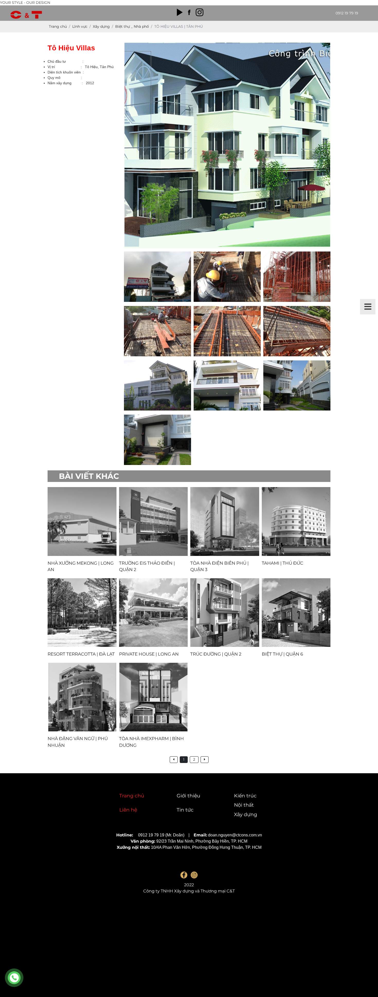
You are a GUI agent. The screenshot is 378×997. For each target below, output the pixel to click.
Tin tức (185, 810)
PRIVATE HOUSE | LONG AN (149, 654)
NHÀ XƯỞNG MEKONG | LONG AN (81, 566)
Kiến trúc (245, 796)
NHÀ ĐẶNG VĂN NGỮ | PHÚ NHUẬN (78, 742)
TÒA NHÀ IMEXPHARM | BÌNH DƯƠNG (151, 742)
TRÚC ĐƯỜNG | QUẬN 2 (215, 654)
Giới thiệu (188, 796)
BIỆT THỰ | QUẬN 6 (282, 654)
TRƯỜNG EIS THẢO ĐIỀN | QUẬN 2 (147, 566)
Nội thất (244, 805)
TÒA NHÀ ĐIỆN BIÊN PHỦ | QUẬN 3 (219, 566)
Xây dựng (245, 814)
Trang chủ (131, 796)
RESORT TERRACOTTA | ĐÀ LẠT (81, 654)
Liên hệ (128, 810)
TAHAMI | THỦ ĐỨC (282, 563)
